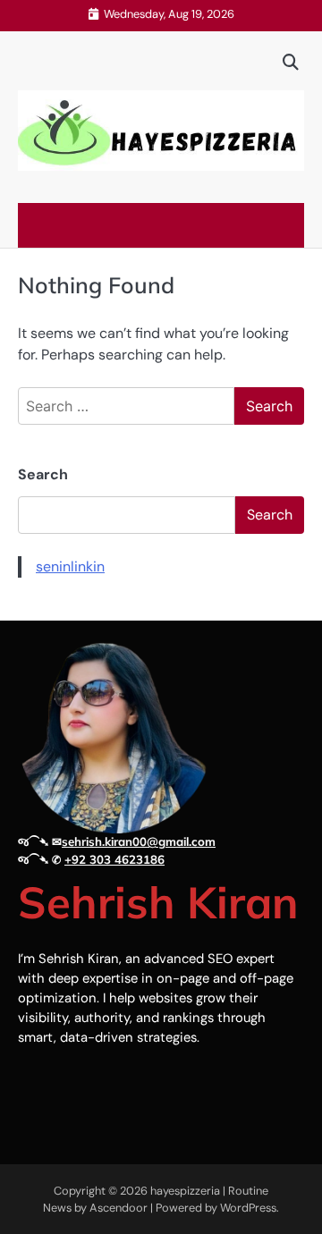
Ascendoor (118, 1207)
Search (43, 474)
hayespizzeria (185, 1190)
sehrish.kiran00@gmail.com (139, 841)
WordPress (248, 1207)
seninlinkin (70, 566)
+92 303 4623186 (114, 859)
